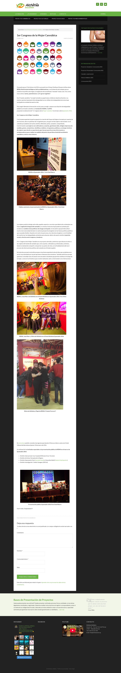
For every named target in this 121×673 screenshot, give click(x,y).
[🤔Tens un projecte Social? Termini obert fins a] (32, 647)
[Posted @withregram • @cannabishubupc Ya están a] (32, 652)
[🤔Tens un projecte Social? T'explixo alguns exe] (16, 652)
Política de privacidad (62, 668)
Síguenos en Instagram (25, 657)
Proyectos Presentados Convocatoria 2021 (92, 70)
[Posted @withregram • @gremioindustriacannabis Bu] (27, 652)
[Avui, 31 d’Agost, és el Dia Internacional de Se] (16, 647)
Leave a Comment (68, 38)
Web (18, 567)
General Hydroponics (61, 460)
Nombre (20, 550)
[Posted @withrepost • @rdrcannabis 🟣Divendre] (21, 637)
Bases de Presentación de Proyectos (33, 599)
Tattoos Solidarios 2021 (87, 77)
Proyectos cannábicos (29, 518)
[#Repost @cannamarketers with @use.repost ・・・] (21, 647)
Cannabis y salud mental (87, 74)
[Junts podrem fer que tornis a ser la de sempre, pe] (16, 637)
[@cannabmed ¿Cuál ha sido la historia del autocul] (27, 637)
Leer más (100, 52)
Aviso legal (71, 668)
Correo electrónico (22, 559)
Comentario (20, 532)
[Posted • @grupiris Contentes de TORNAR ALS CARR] (32, 642)
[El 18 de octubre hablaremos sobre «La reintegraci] (21, 642)
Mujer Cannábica (47, 111)
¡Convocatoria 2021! (86, 81)
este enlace (22, 443)
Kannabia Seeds (39, 460)
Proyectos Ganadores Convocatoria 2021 (91, 67)
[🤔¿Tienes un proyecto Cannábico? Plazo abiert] (21, 652)
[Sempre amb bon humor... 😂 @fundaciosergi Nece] (27, 647)
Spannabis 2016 (67, 111)
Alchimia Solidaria (28, 6)
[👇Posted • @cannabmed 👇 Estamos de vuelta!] (27, 642)
